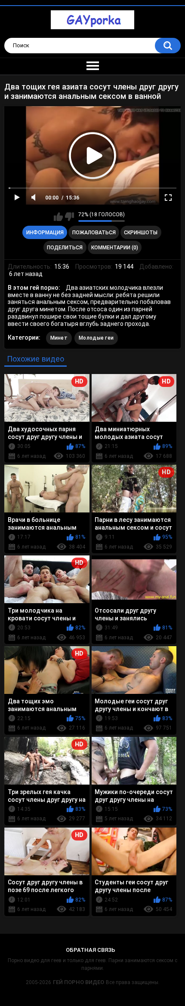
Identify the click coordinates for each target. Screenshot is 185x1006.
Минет (59, 338)
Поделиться (65, 248)
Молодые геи (96, 338)
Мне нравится (58, 216)
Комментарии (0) (114, 248)
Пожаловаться (94, 233)
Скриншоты (140, 233)
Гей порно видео (78, 982)
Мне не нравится (69, 216)
